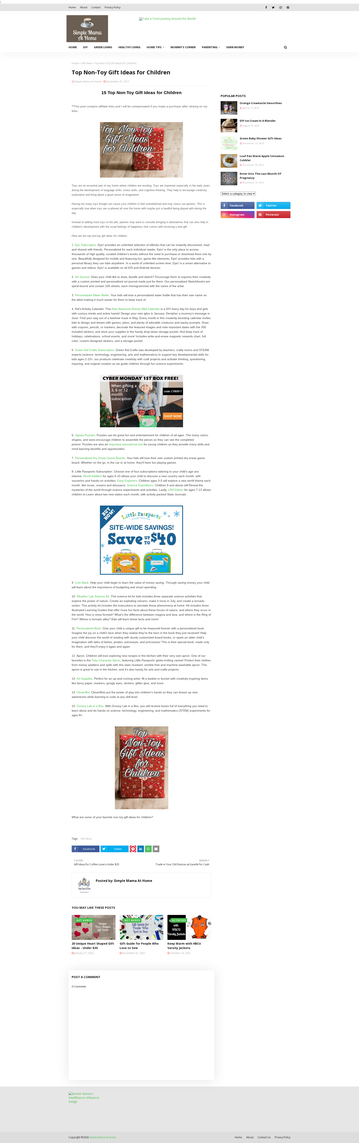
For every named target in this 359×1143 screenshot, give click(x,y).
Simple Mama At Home (88, 81)
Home (72, 7)
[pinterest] (287, 7)
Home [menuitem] (73, 47)
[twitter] (273, 7)
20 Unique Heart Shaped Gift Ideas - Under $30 (93, 946)
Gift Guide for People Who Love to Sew (139, 946)
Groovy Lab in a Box (90, 706)
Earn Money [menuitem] (235, 47)
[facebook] (266, 7)
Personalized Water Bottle (92, 295)
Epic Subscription (85, 245)
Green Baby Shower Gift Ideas (261, 138)
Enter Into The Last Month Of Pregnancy (260, 176)
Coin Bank (82, 582)
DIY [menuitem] (85, 47)
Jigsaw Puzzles (85, 435)
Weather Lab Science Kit (93, 596)
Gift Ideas (86, 63)
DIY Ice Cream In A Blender (258, 121)
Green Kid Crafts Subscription (94, 350)
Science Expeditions (140, 485)
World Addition (92, 476)
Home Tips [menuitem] (154, 47)
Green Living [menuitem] (103, 47)
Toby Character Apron (106, 660)
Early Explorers (127, 480)
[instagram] (280, 7)
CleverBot (83, 692)
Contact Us (264, 1137)
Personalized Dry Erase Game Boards (100, 458)
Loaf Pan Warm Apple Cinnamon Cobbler (262, 158)
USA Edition (175, 489)
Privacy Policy (112, 7)
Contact (96, 7)
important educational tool (126, 444)
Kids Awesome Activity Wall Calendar (136, 309)
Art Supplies (84, 678)
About (83, 7)
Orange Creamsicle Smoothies (261, 103)
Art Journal (82, 277)
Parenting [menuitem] (210, 47)
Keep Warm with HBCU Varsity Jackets (184, 946)
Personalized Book (88, 628)
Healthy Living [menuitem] (129, 47)
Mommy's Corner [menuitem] (183, 47)
